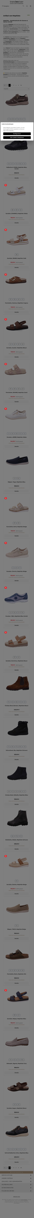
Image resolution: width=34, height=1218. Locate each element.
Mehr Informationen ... (8, 130)
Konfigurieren (17, 133)
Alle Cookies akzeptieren (17, 137)
